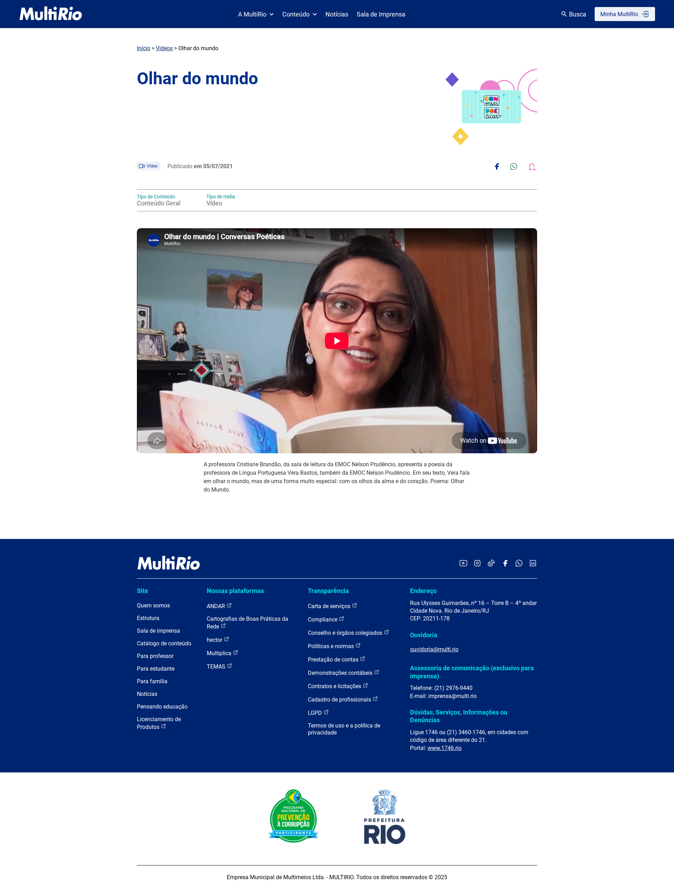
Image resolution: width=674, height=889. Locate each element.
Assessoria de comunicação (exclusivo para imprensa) (472, 671)
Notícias (336, 14)
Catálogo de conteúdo (164, 643)
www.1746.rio (445, 748)
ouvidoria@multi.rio (434, 649)
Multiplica (220, 653)
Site (142, 590)
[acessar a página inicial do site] (50, 14)
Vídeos (164, 48)
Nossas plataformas (235, 590)
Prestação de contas (334, 659)
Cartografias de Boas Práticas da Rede (247, 622)
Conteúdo (296, 14)
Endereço (423, 590)
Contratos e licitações (335, 686)
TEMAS (217, 666)
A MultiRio (252, 14)
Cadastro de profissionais (340, 699)
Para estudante (155, 668)
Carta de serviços (330, 606)
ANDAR (216, 606)
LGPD (315, 713)
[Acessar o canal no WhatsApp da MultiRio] (519, 564)
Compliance (323, 619)
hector (215, 640)
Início (143, 48)
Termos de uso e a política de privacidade (344, 729)
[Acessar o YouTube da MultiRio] (463, 564)
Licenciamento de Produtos (159, 723)
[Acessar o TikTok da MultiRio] (491, 564)
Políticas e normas (331, 646)
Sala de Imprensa (381, 14)
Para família (152, 681)
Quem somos (153, 605)
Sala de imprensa (158, 630)
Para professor (155, 656)
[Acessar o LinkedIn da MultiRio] (533, 564)
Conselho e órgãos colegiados (346, 633)
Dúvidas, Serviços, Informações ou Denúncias (458, 716)
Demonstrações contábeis (341, 673)
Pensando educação (162, 706)
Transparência (328, 590)
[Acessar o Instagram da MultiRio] (477, 564)
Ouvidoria (423, 635)
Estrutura (148, 618)
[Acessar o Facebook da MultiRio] (505, 564)
